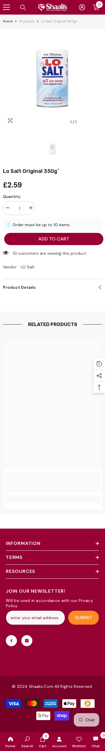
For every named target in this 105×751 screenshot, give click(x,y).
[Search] (23, 7)
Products (26, 21)
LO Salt (27, 267)
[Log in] (82, 7)
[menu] (6, 7)
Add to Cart (52, 239)
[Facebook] (11, 640)
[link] (27, 741)
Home (8, 21)
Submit (83, 617)
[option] (52, 78)
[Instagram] (26, 640)
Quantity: (12, 196)
